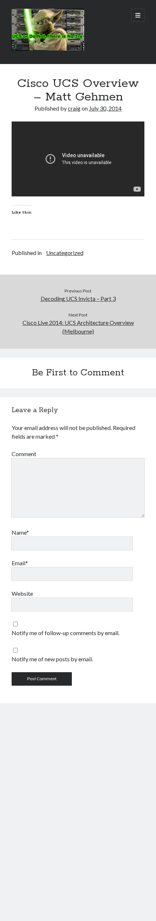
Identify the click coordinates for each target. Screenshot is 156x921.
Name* (20, 532)
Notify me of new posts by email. (52, 658)
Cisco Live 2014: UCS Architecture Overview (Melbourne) (78, 327)
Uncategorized (64, 252)
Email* (20, 562)
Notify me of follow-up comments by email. (65, 632)
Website (22, 593)
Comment (24, 453)
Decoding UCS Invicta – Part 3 (78, 298)
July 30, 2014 (105, 108)
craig (74, 108)
